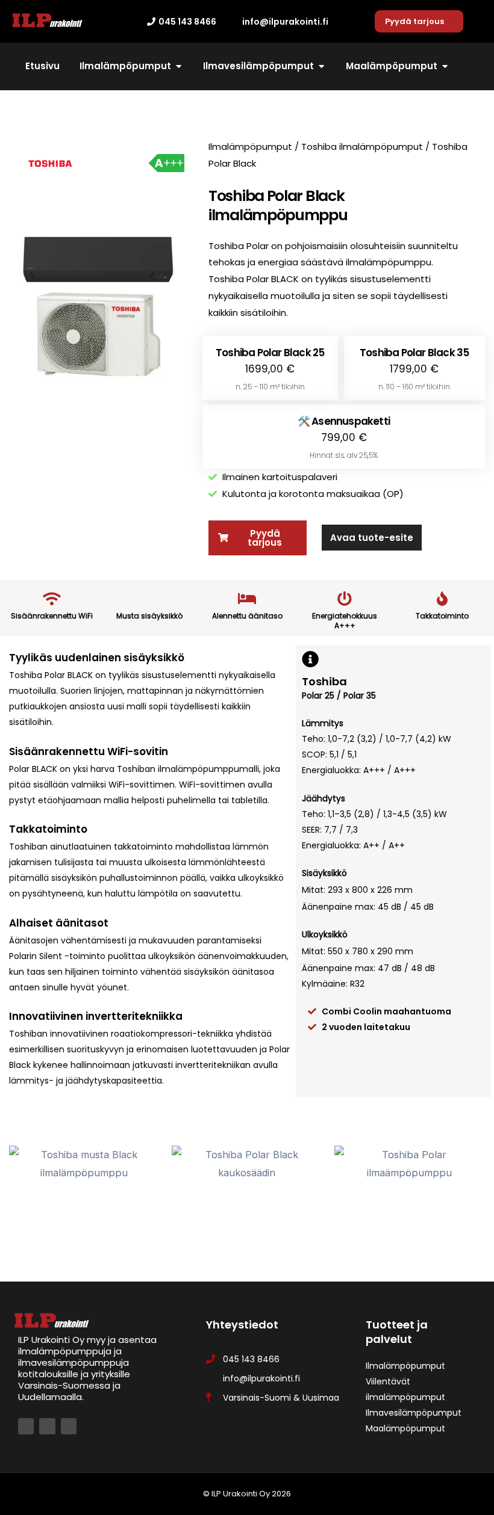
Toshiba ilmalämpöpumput (362, 146)
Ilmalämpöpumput (250, 146)
